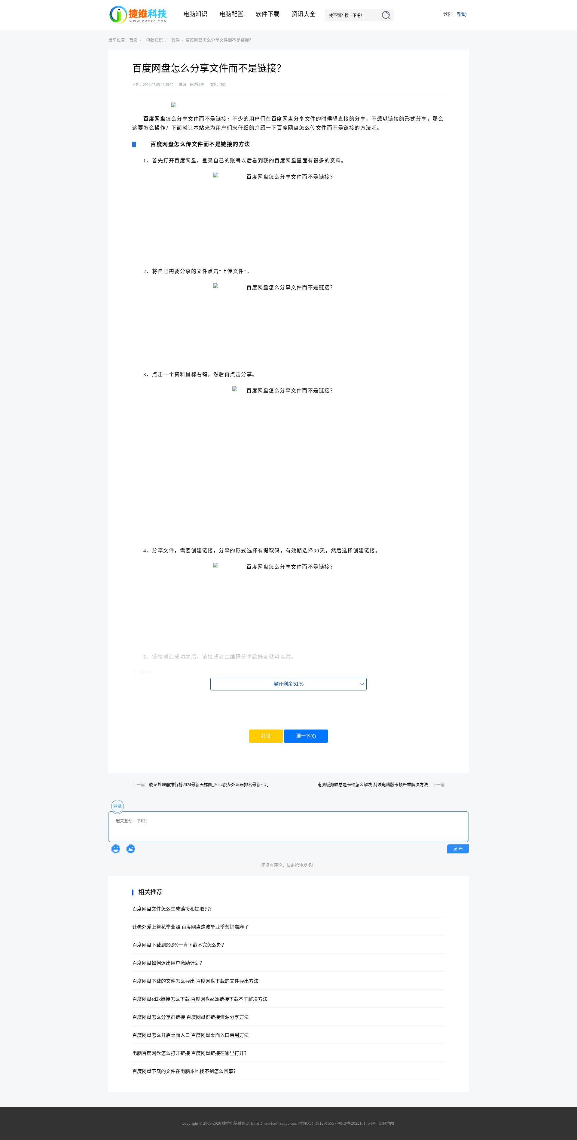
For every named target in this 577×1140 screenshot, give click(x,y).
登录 (117, 806)
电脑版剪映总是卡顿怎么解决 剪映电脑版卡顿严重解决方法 (372, 784)
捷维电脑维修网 (138, 15)
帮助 (462, 14)
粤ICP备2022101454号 (356, 1123)
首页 (133, 40)
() (306, 736)
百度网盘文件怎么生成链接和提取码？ (173, 908)
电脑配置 (231, 14)
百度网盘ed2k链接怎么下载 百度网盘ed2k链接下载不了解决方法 (199, 999)
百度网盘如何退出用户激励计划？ (168, 963)
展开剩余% (288, 684)
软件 (175, 40)
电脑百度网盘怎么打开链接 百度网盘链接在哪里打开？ (190, 1053)
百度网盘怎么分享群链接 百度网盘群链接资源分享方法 (190, 1017)
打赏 (266, 736)
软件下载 (267, 14)
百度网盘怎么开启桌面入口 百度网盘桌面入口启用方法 (190, 1035)
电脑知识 (195, 14)
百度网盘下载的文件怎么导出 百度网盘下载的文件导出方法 (195, 981)
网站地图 (386, 1123)
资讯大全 (304, 14)
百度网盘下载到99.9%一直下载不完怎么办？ (179, 945)
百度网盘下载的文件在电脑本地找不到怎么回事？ (185, 1071)
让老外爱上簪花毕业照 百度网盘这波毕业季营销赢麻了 (190, 927)
